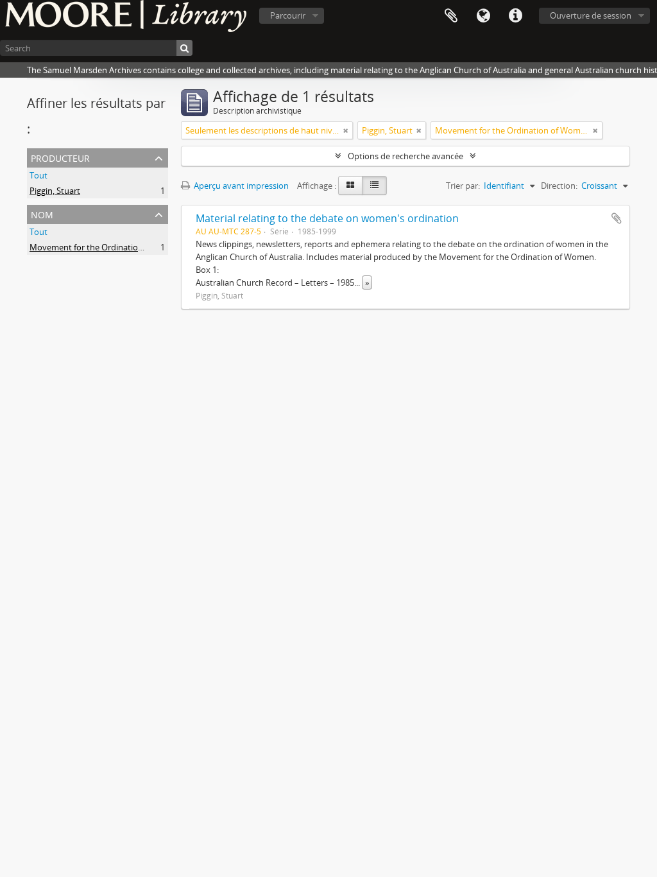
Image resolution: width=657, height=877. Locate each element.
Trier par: (463, 185)
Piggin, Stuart (55, 190)
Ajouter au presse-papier (616, 218)
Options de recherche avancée (405, 156)
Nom (42, 213)
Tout (38, 175)
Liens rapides (515, 16)
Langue (483, 16)
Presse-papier (451, 16)
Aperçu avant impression (240, 185)
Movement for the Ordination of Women (107, 247)
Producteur (60, 157)
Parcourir (287, 15)
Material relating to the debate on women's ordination (327, 218)
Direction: (559, 185)
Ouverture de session (590, 15)
